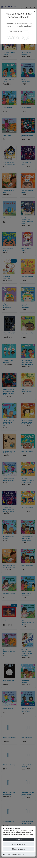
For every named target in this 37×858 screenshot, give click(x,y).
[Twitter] (9, 38)
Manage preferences (18, 849)
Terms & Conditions (18, 854)
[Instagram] (23, 38)
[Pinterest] (18, 38)
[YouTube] (28, 38)
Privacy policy (7, 854)
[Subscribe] (26, 31)
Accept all (19, 839)
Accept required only (18, 844)
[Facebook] (13, 38)
